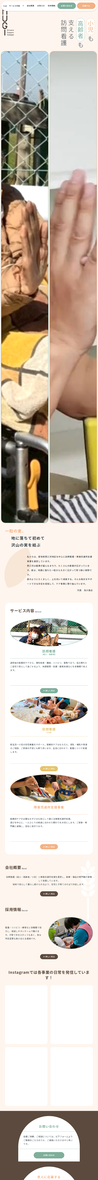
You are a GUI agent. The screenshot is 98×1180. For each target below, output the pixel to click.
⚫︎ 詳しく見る (49, 690)
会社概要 (30, 5)
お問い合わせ (66, 5)
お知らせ (41, 5)
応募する (86, 5)
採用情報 (51, 5)
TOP (5, 6)
